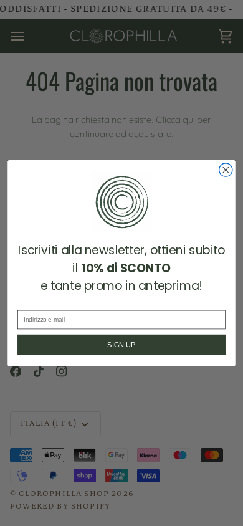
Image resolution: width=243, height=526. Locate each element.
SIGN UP (121, 344)
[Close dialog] (225, 169)
